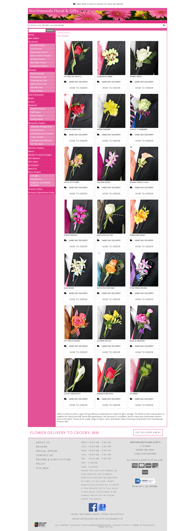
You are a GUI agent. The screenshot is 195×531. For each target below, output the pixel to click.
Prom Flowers (34, 172)
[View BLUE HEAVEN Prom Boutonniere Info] (78, 269)
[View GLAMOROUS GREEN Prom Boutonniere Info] (111, 58)
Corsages (35, 175)
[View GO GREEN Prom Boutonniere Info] (144, 375)
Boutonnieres (36, 179)
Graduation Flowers (39, 66)
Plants (31, 151)
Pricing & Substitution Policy (41, 192)
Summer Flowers (38, 108)
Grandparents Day (38, 77)
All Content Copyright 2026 (71, 525)
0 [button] (165, 25)
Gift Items (33, 161)
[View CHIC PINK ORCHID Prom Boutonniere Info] (111, 164)
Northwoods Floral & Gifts (53, 10)
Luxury (31, 101)
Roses (31, 98)
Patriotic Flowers (36, 148)
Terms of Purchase (143, 525)
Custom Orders (35, 189)
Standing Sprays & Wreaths (42, 133)
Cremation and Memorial (41, 140)
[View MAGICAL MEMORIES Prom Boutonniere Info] (144, 322)
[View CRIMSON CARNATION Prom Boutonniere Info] (78, 111)
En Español (33, 165)
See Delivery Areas (148, 432)
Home (31, 34)
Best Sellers (33, 38)
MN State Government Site (109, 519)
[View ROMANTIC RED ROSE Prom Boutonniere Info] (111, 375)
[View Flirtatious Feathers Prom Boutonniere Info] (111, 269)
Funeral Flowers (37, 130)
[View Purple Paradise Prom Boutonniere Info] (78, 217)
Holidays (32, 70)
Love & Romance (36, 95)
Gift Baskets (34, 158)
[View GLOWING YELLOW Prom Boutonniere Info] (111, 322)
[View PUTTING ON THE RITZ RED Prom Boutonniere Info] (78, 58)
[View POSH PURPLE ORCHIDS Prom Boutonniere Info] (144, 269)
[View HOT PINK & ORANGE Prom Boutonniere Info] (78, 322)
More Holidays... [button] (37, 91)
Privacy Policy (122, 525)
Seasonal (32, 105)
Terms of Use (105, 527)
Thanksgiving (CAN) (39, 80)
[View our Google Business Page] (102, 511)
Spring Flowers (37, 119)
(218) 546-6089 (59, 25)
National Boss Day (39, 84)
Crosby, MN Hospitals (112, 514)
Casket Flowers (37, 137)
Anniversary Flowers (39, 52)
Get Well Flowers (38, 45)
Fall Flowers (36, 112)
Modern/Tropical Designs (40, 155)
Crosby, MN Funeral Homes (85, 514)
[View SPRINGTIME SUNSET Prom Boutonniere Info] (144, 217)
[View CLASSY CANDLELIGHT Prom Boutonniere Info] (78, 375)
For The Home (37, 144)
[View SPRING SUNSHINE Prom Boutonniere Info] (111, 111)
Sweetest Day (36, 87)
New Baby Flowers (39, 62)
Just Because (36, 48)
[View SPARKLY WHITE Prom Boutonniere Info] (144, 58)
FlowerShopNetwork (99, 525)
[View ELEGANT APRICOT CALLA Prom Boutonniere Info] (144, 164)
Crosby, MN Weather (82, 519)
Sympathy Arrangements (41, 126)
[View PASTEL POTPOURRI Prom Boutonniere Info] (78, 164)
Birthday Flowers (38, 59)
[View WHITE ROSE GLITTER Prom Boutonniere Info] (111, 217)
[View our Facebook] (93, 511)
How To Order (78, 87)
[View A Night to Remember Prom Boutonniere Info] (144, 111)
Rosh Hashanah (37, 73)
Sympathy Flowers (36, 123)
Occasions (33, 41)
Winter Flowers (37, 115)
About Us (32, 168)
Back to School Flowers (41, 55)
